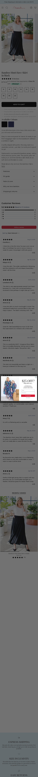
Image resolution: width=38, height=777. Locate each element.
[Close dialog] (36, 377)
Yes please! (28, 395)
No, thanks (28, 397)
